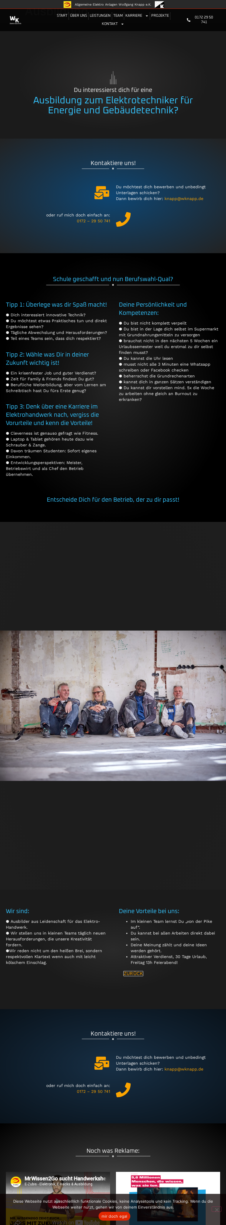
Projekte (160, 16)
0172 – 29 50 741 (93, 221)
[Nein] (217, 1209)
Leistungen (100, 16)
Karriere (133, 16)
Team (118, 16)
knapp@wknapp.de (183, 198)
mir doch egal (114, 1216)
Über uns (78, 16)
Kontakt (110, 24)
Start (62, 16)
